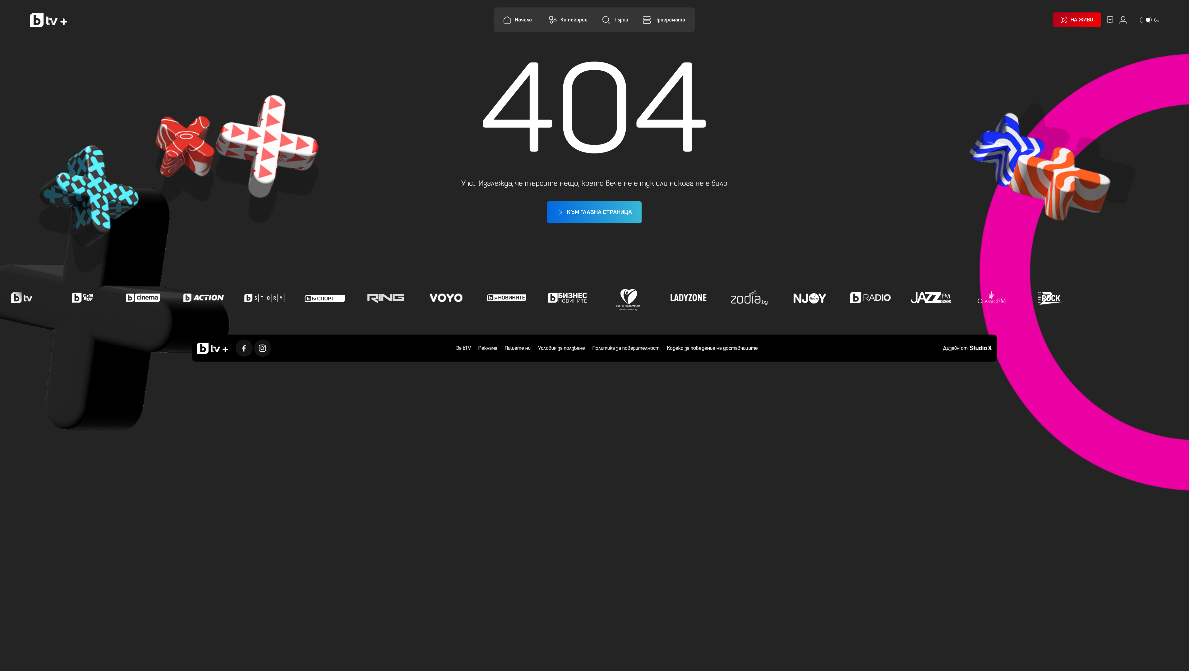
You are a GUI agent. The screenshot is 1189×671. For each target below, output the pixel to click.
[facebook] (244, 348)
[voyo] (446, 298)
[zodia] (749, 298)
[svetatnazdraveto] (628, 298)
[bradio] (870, 298)
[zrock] (1052, 298)
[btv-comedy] (82, 298)
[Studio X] (981, 347)
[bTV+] (212, 348)
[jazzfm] (931, 298)
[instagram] (262, 348)
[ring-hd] (385, 298)
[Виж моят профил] (1123, 20)
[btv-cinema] (143, 298)
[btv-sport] (325, 298)
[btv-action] (203, 298)
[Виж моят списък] (1110, 20)
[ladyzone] (688, 298)
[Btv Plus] (48, 20)
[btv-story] (264, 298)
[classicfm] (991, 298)
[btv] (22, 298)
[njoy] (810, 298)
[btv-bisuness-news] (567, 298)
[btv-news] (506, 298)
